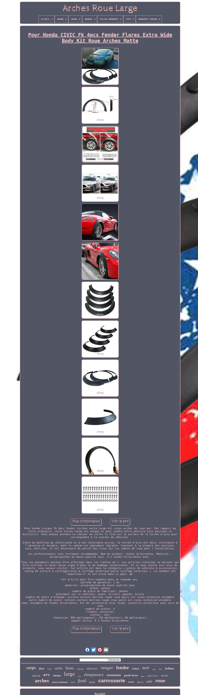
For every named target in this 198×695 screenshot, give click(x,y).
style (154, 669)
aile (149, 681)
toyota (92, 682)
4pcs (142, 676)
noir (145, 667)
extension (80, 669)
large (69, 674)
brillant (169, 668)
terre (73, 682)
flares (69, 668)
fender (122, 667)
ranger (107, 667)
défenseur (92, 668)
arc (46, 675)
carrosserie (111, 680)
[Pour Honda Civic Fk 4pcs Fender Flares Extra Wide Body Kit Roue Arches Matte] (100, 66)
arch (160, 669)
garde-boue (131, 675)
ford (82, 680)
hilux (49, 669)
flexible (164, 675)
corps (31, 667)
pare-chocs (152, 675)
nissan (57, 675)
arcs (140, 682)
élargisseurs (93, 674)
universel (36, 676)
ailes (79, 676)
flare (41, 668)
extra (135, 668)
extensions (114, 675)
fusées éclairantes (60, 682)
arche (58, 668)
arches (42, 680)
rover (131, 681)
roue (160, 680)
